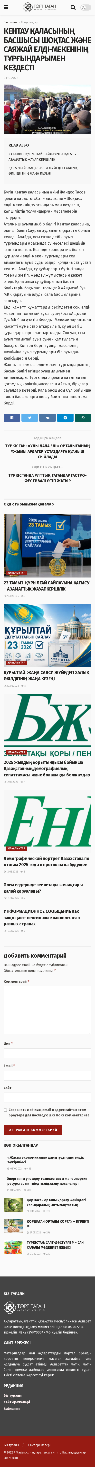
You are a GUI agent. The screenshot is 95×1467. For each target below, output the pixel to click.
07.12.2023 (35, 1253)
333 (47, 1211)
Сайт (7, 1088)
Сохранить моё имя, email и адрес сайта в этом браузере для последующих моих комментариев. (49, 1112)
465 (29, 1168)
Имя (8, 1043)
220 (48, 1253)
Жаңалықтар (29, 22)
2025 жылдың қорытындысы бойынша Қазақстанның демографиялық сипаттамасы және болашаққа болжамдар (47, 768)
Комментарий (17, 981)
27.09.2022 (35, 1232)
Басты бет (10, 22)
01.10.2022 (11, 78)
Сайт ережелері (17, 1402)
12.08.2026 (12, 782)
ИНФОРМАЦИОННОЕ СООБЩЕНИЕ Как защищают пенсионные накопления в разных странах (42, 917)
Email (10, 1065)
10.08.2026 (12, 898)
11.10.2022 (34, 1211)
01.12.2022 (15, 1190)
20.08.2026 (12, 596)
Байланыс (12, 1409)
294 (48, 1232)
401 (28, 1190)
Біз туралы (13, 1395)
